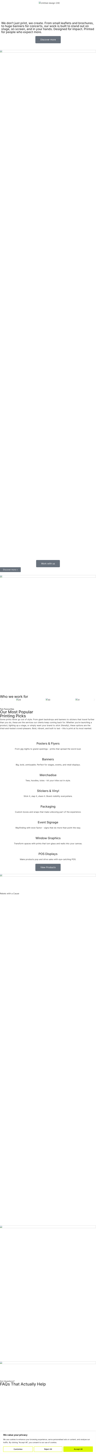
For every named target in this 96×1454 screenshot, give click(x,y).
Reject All (48, 1449)
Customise (18, 1449)
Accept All (78, 1449)
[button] (1, 699)
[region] (48, 1442)
